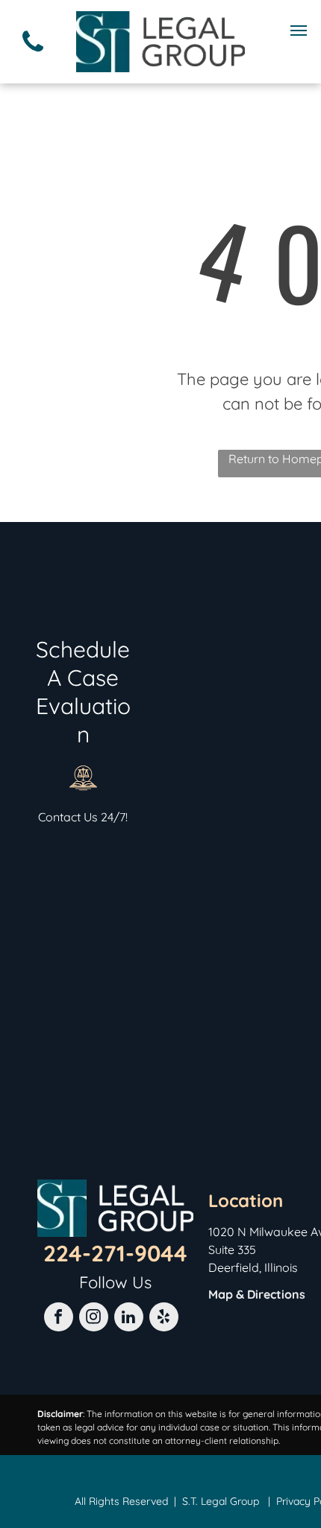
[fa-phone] (32, 55)
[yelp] (163, 1318)
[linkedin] (128, 1318)
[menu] (299, 30)
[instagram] (93, 1318)
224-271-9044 (115, 1253)
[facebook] (58, 1318)
